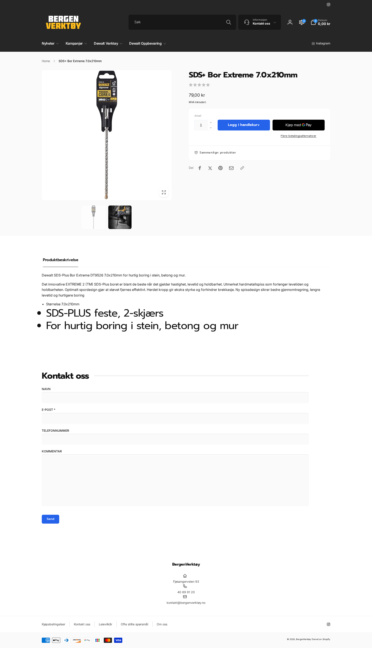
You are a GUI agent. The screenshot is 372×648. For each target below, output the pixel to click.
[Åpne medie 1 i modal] (107, 135)
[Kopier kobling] (242, 168)
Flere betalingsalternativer (298, 136)
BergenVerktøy (303, 639)
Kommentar (52, 451)
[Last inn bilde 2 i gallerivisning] (120, 217)
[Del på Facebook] (200, 168)
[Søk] (228, 22)
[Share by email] (231, 168)
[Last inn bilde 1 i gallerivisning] (93, 217)
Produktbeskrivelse (60, 260)
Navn (46, 389)
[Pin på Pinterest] (220, 168)
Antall (197, 115)
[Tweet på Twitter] (210, 168)
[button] (320, 22)
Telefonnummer (55, 430)
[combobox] (182, 22)
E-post (48, 409)
